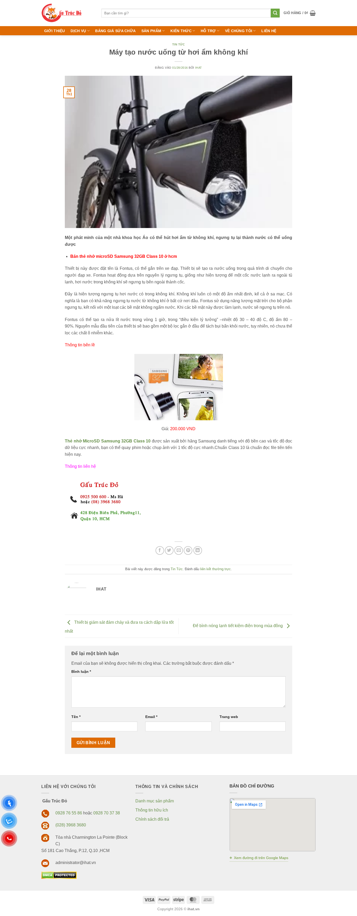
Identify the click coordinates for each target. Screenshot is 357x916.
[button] (300, 13)
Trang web (229, 717)
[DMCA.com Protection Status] (59, 875)
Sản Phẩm (151, 31)
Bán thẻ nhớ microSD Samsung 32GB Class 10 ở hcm (123, 256)
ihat (198, 67)
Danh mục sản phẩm (154, 801)
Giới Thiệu (54, 31)
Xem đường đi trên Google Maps (258, 857)
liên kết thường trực (215, 569)
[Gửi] (275, 13)
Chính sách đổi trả (152, 819)
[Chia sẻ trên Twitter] (169, 550)
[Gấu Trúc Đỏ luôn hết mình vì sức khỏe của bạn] (67, 13)
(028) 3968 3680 (70, 825)
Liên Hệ (268, 31)
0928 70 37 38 (106, 813)
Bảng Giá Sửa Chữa (115, 31)
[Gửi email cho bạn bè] (178, 550)
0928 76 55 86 (68, 813)
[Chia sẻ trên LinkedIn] (197, 550)
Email (151, 717)
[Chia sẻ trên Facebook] (160, 550)
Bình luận (81, 671)
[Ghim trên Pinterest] (188, 550)
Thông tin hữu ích (151, 810)
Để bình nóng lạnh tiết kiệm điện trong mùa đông (238, 626)
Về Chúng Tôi (238, 31)
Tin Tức (178, 44)
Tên (75, 717)
